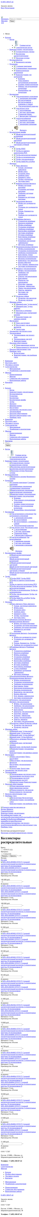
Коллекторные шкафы (18, 132)
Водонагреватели (16, 60)
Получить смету (11, 363)
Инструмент (14, 321)
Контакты (8, 382)
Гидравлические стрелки (23, 833)
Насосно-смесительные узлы (20, 349)
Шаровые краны (16, 302)
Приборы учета (15, 351)
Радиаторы (14, 64)
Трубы (12, 146)
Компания (9, 361)
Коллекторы (14, 94)
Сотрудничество (11, 367)
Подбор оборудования (13, 1174)
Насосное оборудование (18, 343)
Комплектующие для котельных (21, 49)
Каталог (8, 37)
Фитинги (13, 163)
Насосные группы (7, 833)
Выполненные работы (18, 380)
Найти (8, 445)
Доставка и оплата (12, 365)
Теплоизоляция (15, 333)
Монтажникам (15, 369)
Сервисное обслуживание (19, 378)
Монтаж (8, 372)
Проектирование (16, 374)
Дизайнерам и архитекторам (20, 371)
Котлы (12, 39)
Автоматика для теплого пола (21, 331)
